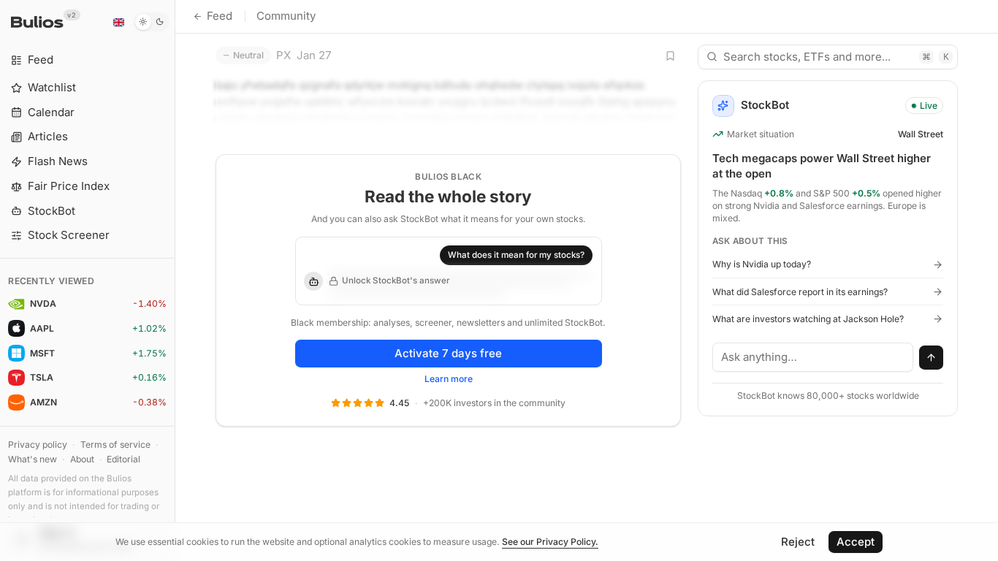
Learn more (448, 378)
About (82, 459)
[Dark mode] (151, 21)
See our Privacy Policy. (550, 541)
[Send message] (931, 358)
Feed (219, 16)
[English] (118, 21)
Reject (798, 542)
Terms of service (115, 444)
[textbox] (813, 357)
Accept (856, 542)
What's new (32, 459)
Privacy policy (37, 444)
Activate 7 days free (448, 353)
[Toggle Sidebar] (174, 280)
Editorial (123, 459)
